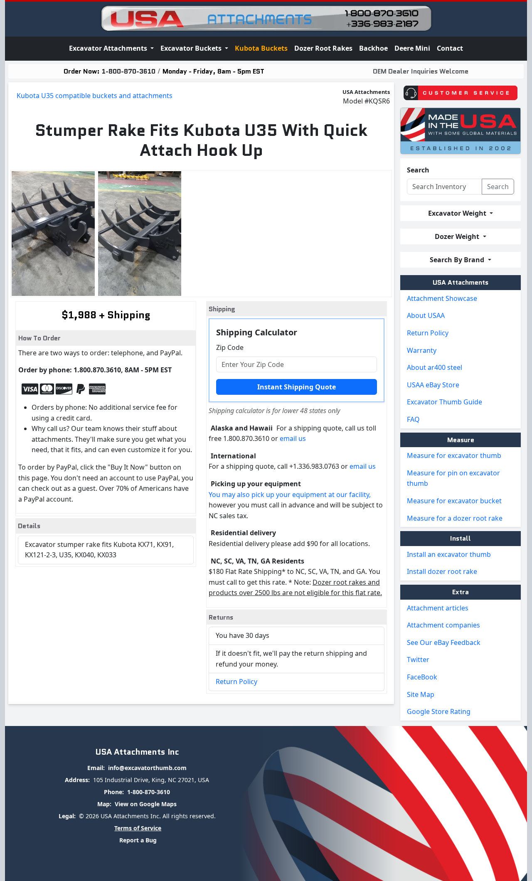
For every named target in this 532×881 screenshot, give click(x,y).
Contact (450, 48)
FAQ (413, 419)
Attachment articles (437, 608)
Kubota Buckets (261, 48)
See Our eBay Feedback (443, 642)
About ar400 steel (434, 367)
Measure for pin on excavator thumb (453, 478)
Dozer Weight (458, 236)
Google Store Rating (438, 711)
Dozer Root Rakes (323, 48)
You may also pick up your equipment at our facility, (290, 494)
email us (293, 438)
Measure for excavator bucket (454, 500)
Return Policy (236, 681)
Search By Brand (458, 259)
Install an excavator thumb (449, 554)
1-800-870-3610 (128, 71)
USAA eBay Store (433, 384)
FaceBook (422, 677)
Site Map (420, 694)
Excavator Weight (458, 213)
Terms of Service (137, 828)
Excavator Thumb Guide (444, 401)
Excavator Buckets (191, 48)
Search (418, 170)
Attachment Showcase (442, 298)
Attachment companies (443, 625)
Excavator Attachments (109, 48)
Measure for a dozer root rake (454, 518)
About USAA (426, 315)
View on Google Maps (146, 804)
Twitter (418, 659)
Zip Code (230, 347)
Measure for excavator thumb (454, 455)
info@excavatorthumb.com (147, 768)
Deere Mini (412, 48)
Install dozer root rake (442, 571)
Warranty (421, 350)
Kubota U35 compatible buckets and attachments (94, 95)
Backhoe (373, 48)
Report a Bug (138, 840)
